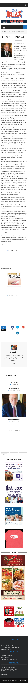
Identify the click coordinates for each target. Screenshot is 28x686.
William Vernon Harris (14, 419)
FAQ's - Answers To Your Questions (10, 647)
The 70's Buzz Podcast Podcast (9, 671)
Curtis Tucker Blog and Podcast (9, 669)
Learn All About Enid (6, 655)
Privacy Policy (4, 674)
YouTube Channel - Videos (8, 661)
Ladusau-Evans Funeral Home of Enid (10, 70)
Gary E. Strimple (14, 382)
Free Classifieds (5, 657)
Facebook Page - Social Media (9, 659)
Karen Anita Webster (14, 388)
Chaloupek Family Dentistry (8, 291)
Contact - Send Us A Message (8, 645)
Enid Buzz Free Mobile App (8, 667)
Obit (3, 40)
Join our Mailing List (6, 649)
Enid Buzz (10, 680)
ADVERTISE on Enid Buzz (7, 644)
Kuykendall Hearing (6, 268)
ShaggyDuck (18, 40)
